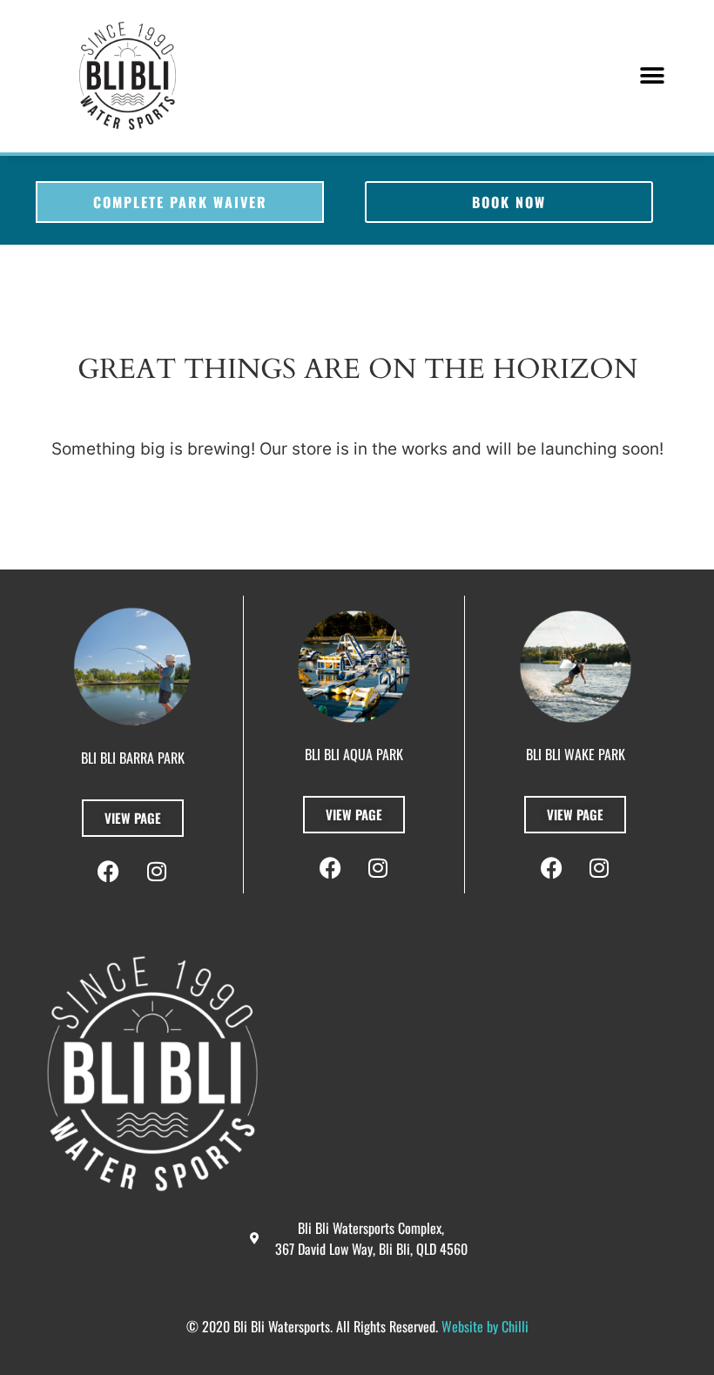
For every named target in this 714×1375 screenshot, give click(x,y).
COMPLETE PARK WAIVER (180, 202)
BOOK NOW (509, 202)
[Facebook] (551, 868)
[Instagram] (599, 868)
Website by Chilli (485, 1326)
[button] (652, 76)
